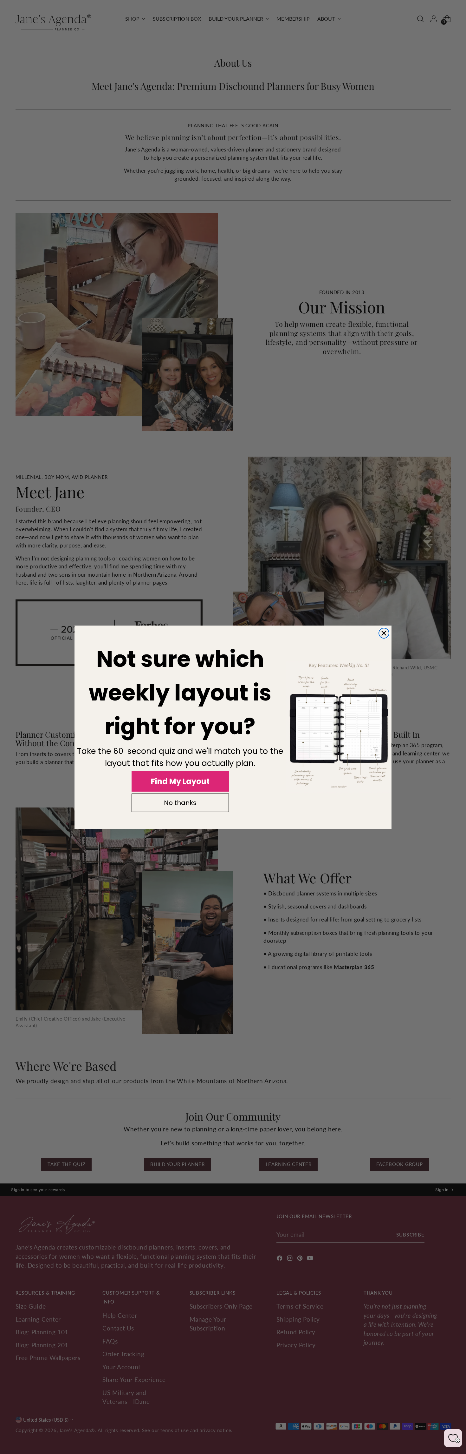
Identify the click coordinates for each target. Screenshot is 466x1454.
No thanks (180, 802)
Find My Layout (180, 781)
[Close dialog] (384, 633)
